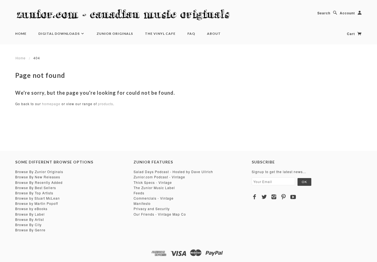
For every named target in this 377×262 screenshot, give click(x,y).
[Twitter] (264, 197)
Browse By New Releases (37, 176)
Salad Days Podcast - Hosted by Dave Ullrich (173, 171)
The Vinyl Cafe (160, 33)
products (105, 103)
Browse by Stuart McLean (37, 198)
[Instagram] (274, 197)
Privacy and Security (152, 208)
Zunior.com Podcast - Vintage (159, 176)
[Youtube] (293, 197)
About (214, 33)
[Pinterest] (283, 197)
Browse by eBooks (31, 208)
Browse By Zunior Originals (39, 171)
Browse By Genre (30, 229)
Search (323, 12)
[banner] (125, 15)
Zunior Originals (115, 33)
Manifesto (142, 203)
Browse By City (28, 224)
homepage (51, 103)
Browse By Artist (29, 219)
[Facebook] (254, 197)
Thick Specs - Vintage (153, 182)
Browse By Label (30, 214)
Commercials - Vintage (154, 198)
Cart (351, 33)
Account (347, 12)
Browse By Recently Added (39, 182)
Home (20, 33)
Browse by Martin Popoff (36, 203)
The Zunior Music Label (154, 187)
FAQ (191, 33)
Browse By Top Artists (34, 192)
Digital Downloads (59, 33)
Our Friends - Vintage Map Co (160, 214)
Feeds (139, 192)
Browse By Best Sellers (35, 187)
